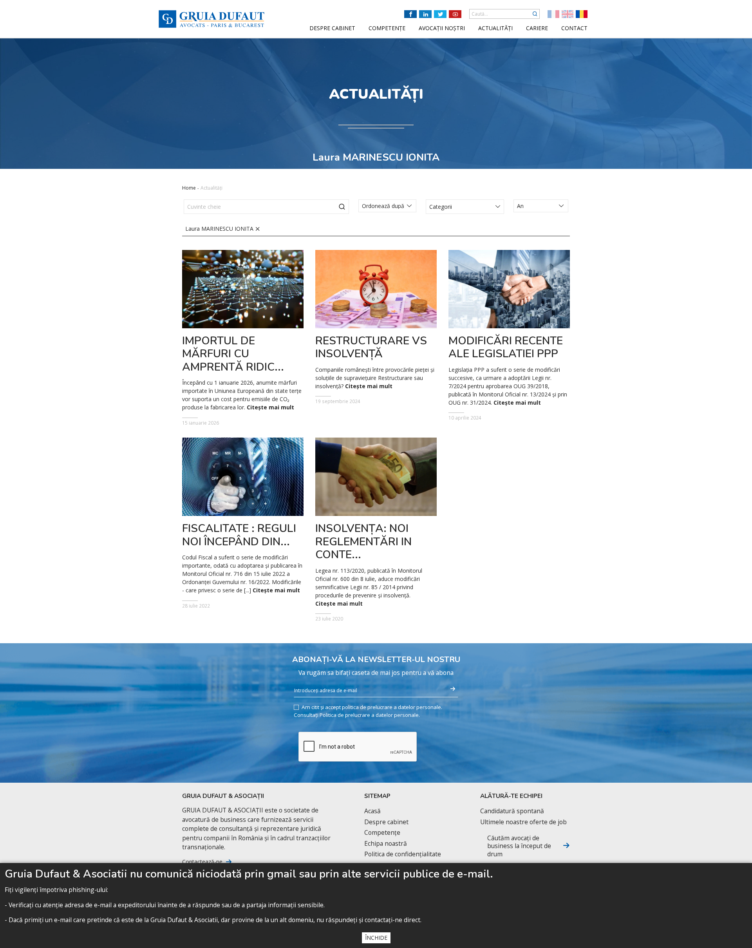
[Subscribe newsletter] (453, 689)
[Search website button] (535, 14)
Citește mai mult (270, 407)
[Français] (553, 14)
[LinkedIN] (425, 14)
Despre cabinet (386, 822)
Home (189, 188)
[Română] (582, 14)
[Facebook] (410, 14)
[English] (567, 14)
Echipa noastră (385, 843)
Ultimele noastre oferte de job (523, 822)
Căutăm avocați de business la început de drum (519, 846)
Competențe (382, 833)
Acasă (372, 811)
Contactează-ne (202, 861)
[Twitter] (440, 14)
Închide (376, 937)
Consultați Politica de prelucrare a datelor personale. (357, 715)
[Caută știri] (341, 207)
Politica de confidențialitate (402, 854)
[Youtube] (455, 14)
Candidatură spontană (512, 811)
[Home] (211, 19)
